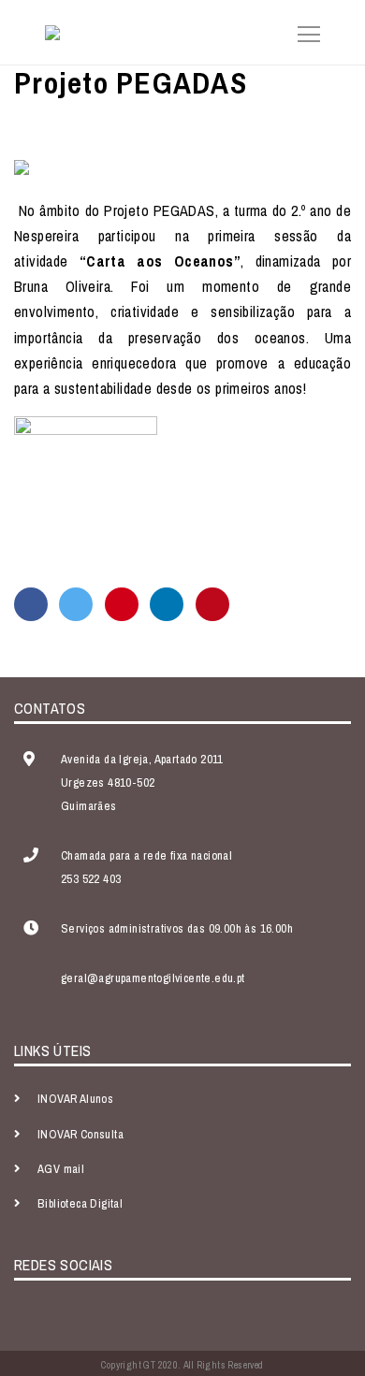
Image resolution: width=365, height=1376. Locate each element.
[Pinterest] (212, 604)
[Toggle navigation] (303, 32)
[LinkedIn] (166, 604)
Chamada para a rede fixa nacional (146, 855)
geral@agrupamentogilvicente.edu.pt (153, 978)
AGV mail (60, 1169)
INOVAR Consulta (80, 1134)
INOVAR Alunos (75, 1099)
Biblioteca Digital (80, 1203)
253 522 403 (91, 879)
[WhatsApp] (122, 604)
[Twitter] (76, 604)
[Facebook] (31, 604)
